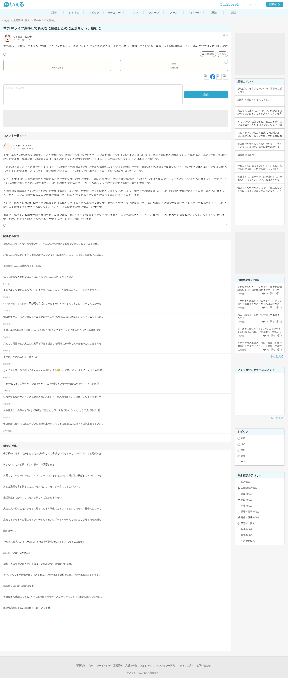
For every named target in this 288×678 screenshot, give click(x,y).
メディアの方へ (186, 665)
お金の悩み (246, 529)
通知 (214, 12)
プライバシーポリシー (99, 665)
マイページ (194, 12)
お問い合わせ (204, 665)
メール (174, 12)
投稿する (274, 4)
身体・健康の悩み (250, 517)
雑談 (243, 456)
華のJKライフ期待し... (45, 20)
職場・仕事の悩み (250, 511)
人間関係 (209, 54)
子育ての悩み (248, 523)
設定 (234, 12)
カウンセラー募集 (165, 665)
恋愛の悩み (246, 493)
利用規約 (80, 665)
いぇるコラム (147, 665)
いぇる (5, 20)
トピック (94, 12)
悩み (243, 444)
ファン (134, 12)
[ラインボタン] (225, 76)
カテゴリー (114, 12)
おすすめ (74, 12)
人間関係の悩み (22, 20)
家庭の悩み (246, 499)
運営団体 (118, 665)
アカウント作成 (229, 4)
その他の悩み (248, 541)
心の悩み (245, 482)
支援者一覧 (131, 665)
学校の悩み (246, 505)
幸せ (243, 461)
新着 (54, 12)
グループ (154, 12)
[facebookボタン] (212, 76)
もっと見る (277, 356)
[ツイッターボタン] (219, 76)
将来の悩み (246, 535)
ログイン (251, 4)
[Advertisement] (116, 118)
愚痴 (224, 54)
